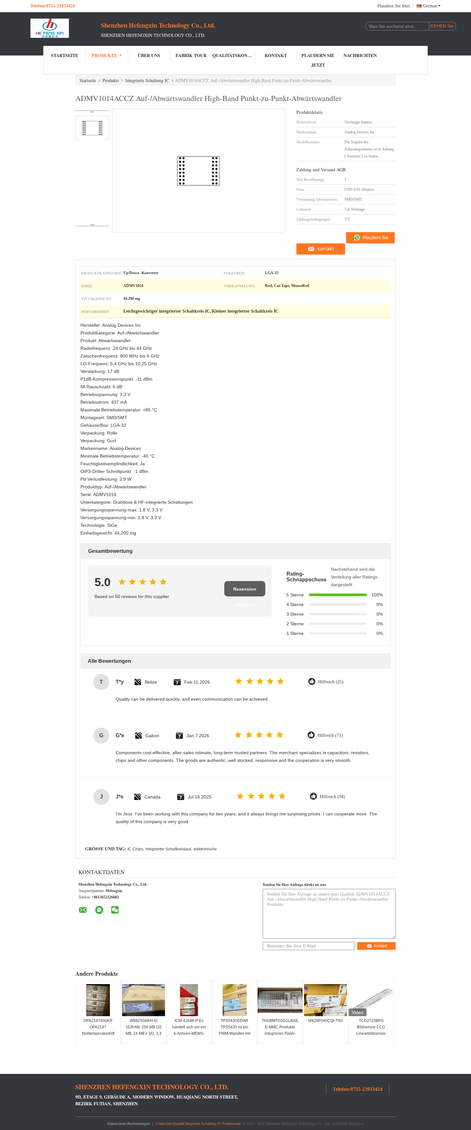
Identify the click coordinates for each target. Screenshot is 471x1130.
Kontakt (276, 55)
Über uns (149, 55)
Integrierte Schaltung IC (147, 80)
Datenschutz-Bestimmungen (128, 1123)
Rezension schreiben (244, 591)
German (430, 6)
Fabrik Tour (191, 55)
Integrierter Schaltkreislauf (168, 849)
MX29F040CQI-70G (325, 1020)
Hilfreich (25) (330, 681)
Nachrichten (360, 55)
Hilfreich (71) (330, 735)
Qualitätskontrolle (233, 55)
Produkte (104, 55)
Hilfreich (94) (332, 796)
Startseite (64, 55)
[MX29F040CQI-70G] (325, 1000)
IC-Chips (135, 849)
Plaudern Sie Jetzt (393, 6)
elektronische (205, 849)
